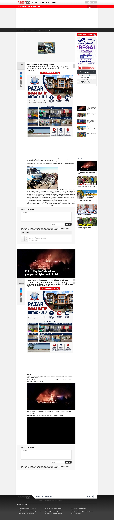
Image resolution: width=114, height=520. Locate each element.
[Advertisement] (57, 18)
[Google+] (21, 78)
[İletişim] (93, 2)
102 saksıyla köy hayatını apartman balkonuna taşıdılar (54, 511)
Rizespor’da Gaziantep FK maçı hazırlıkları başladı (31, 6)
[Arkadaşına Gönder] (21, 81)
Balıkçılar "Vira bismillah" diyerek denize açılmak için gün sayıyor (82, 511)
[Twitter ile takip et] (87, 496)
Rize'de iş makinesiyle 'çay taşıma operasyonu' (79, 508)
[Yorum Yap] (21, 86)
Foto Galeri (47, 496)
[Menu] (86, 2)
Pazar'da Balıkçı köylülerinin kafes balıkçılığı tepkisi (27, 514)
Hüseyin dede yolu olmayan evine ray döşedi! (26, 513)
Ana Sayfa (38, 496)
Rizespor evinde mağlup (75, 510)
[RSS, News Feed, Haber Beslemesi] (90, 496)
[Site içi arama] (95, 2)
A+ (74, 64)
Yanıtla (31, 240)
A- (74, 67)
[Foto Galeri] (91, 2)
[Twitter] (21, 76)
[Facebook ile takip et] (85, 496)
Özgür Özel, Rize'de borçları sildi (50, 510)
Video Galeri (52, 496)
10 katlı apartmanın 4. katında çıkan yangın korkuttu (53, 513)
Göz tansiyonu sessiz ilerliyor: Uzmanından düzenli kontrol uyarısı (30, 511)
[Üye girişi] (92, 496)
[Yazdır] (21, 83)
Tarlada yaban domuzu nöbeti (76, 513)
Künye (42, 496)
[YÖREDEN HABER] (32, 2)
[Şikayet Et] (69, 240)
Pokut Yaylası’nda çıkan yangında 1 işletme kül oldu (27, 508)
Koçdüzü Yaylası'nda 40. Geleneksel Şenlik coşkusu (53, 508)
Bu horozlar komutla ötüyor (49, 514)
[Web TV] (88, 2)
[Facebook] (21, 73)
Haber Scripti (60, 500)
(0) (35, 240)
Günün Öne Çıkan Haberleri (22, 504)
